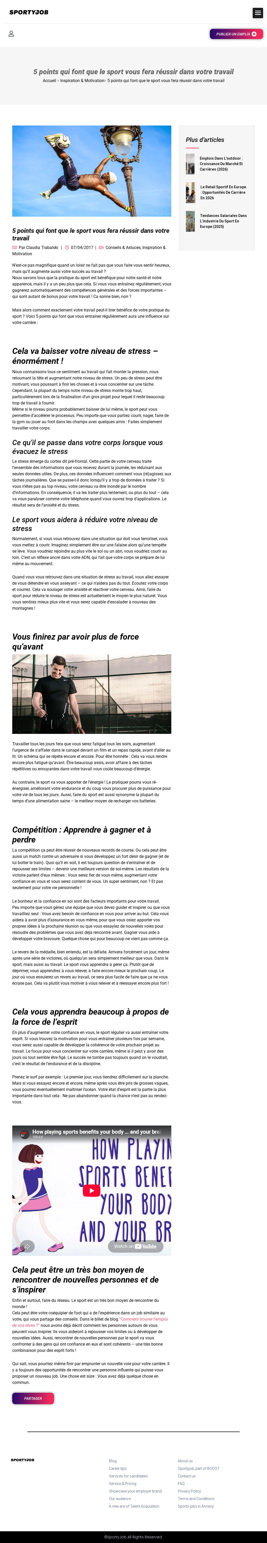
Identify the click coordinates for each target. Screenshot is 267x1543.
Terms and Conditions (196, 1499)
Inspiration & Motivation (82, 80)
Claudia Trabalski (42, 247)
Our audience (120, 1499)
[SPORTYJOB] (26, 12)
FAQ (181, 1484)
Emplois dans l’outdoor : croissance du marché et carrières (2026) (221, 163)
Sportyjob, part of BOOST (199, 1468)
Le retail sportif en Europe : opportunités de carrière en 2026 (223, 192)
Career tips (117, 1468)
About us (185, 1461)
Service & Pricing (122, 1484)
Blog (113, 1461)
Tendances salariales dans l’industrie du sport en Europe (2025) (223, 221)
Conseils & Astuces (123, 247)
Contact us (187, 1476)
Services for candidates (128, 1476)
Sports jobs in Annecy (196, 1506)
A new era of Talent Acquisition (134, 1506)
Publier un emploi (233, 34)
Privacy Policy (189, 1491)
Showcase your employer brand (135, 1491)
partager (33, 1398)
